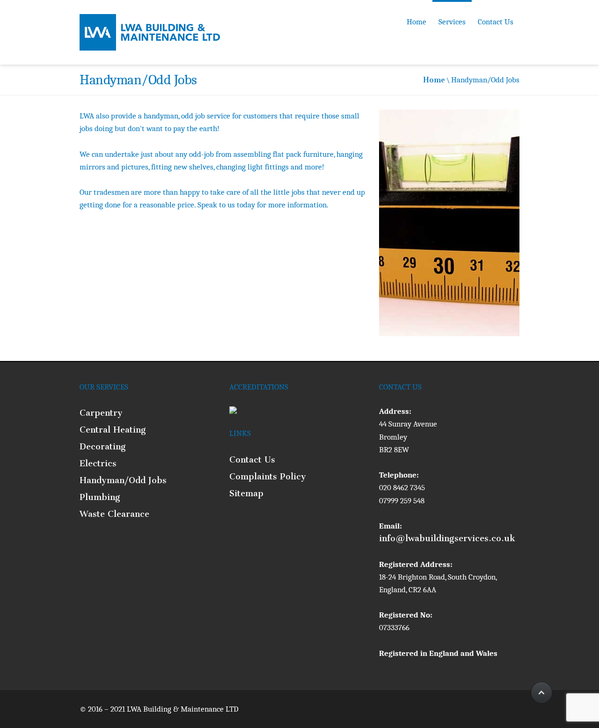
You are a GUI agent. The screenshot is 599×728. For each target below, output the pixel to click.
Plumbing (100, 497)
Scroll (540, 693)
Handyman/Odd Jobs (123, 480)
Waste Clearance (114, 514)
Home (416, 21)
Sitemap (246, 493)
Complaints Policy (267, 476)
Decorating (103, 446)
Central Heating (113, 430)
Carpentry (101, 413)
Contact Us (495, 21)
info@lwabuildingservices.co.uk (447, 538)
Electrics (98, 463)
